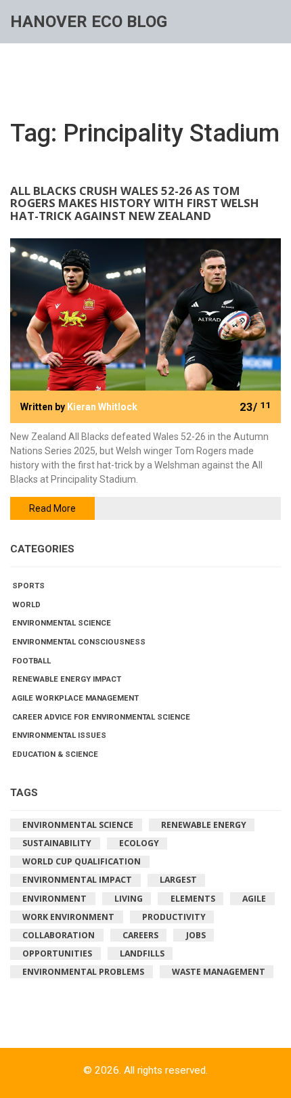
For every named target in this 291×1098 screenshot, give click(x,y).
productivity (174, 917)
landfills (142, 953)
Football (31, 660)
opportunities (57, 953)
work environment (68, 917)
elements (193, 898)
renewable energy (203, 825)
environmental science (77, 825)
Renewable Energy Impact (66, 679)
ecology (139, 843)
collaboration (58, 935)
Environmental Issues (59, 735)
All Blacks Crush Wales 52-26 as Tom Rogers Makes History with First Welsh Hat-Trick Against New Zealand (134, 204)
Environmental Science (61, 623)
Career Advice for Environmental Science (101, 717)
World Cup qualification (81, 861)
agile (254, 898)
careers (140, 935)
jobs (196, 935)
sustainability (56, 843)
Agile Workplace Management (75, 698)
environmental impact (77, 879)
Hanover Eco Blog (88, 21)
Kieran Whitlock (102, 406)
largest (178, 879)
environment (54, 898)
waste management (218, 972)
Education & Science (55, 754)
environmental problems (83, 972)
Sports (28, 585)
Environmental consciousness (79, 641)
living (128, 898)
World (26, 604)
